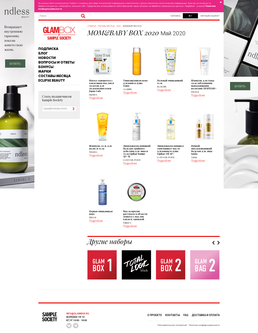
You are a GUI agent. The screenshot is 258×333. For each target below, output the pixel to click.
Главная (91, 26)
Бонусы (45, 67)
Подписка (48, 49)
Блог (43, 53)
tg (75, 325)
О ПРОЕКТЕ (154, 315)
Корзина (175, 16)
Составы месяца (54, 76)
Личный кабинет (210, 16)
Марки (44, 71)
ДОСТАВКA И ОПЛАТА (206, 315)
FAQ (185, 315)
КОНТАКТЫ (172, 315)
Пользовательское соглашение (172, 325)
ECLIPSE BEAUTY (51, 80)
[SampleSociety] (59, 33)
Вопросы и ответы (56, 62)
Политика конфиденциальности (204, 325)
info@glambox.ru (77, 313)
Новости (47, 58)
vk (69, 325)
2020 (118, 26)
